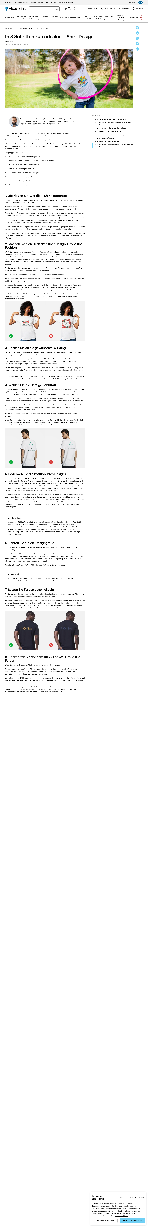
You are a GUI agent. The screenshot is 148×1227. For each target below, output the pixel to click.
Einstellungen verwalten (105, 1220)
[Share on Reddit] (137, 43)
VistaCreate (8, 2)
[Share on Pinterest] (137, 33)
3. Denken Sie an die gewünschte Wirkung (111, 128)
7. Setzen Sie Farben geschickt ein (108, 141)
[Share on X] (137, 38)
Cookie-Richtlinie (121, 1216)
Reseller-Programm (37, 2)
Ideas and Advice (11, 28)
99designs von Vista (21, 2)
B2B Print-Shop (51, 2)
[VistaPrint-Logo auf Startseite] (15, 9)
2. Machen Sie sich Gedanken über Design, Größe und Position (114, 124)
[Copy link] (137, 49)
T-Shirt (7, 146)
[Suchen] (57, 9)
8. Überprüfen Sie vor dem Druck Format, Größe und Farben (115, 146)
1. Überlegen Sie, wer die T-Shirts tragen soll (112, 119)
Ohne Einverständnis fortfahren (132, 1197)
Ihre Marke (33, 364)
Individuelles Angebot (65, 2)
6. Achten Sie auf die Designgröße (108, 138)
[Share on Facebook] (137, 27)
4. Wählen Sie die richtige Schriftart (109, 131)
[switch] (136, 2)
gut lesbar (35, 401)
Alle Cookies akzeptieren (132, 1220)
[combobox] (43, 9)
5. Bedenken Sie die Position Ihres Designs (111, 135)
